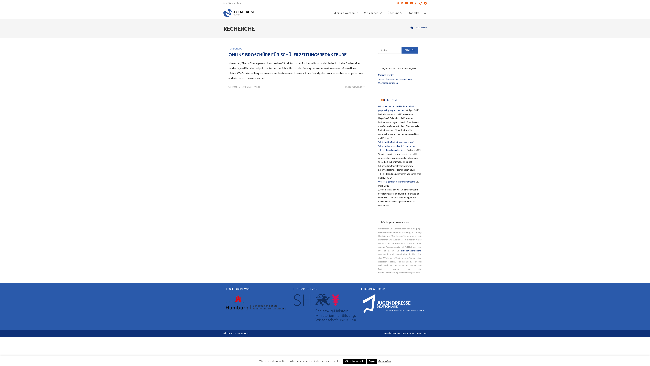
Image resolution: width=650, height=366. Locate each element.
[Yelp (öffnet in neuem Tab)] (416, 3)
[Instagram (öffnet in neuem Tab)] (397, 3)
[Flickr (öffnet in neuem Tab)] (406, 3)
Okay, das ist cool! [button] (354, 361)
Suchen (410, 50)
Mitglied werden (386, 75)
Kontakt (387, 333)
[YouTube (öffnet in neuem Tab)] (411, 3)
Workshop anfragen (388, 83)
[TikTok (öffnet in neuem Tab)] (420, 3)
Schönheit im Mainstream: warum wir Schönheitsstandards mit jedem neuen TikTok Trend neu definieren (397, 146)
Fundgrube (235, 48)
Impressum (421, 333)
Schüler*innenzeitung (411, 250)
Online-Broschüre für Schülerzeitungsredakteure (288, 54)
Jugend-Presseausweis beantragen (395, 79)
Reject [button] (372, 361)
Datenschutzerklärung (403, 333)
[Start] (411, 27)
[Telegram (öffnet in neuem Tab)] (425, 3)
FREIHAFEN (391, 99)
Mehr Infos (384, 361)
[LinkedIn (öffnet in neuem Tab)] (402, 3)
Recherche (421, 27)
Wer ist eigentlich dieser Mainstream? (396, 181)
